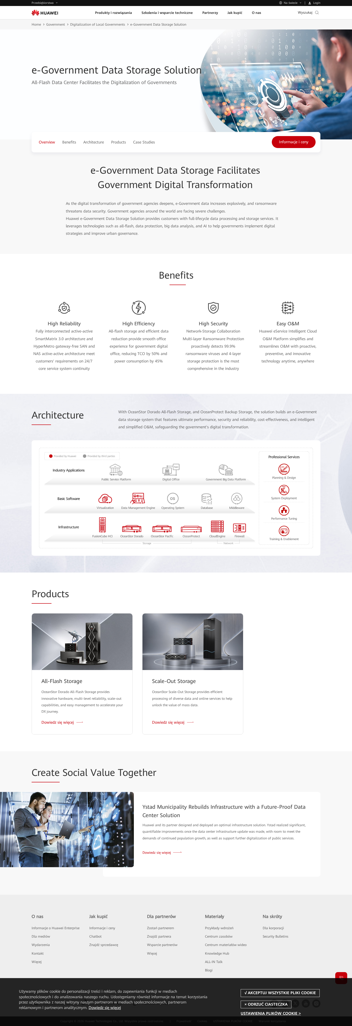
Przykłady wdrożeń (219, 928)
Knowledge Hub (217, 953)
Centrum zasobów (219, 936)
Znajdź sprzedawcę (103, 945)
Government (55, 24)
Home (36, 24)
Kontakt (38, 953)
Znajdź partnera (159, 936)
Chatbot (95, 936)
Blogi (209, 970)
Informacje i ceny (102, 928)
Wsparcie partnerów (162, 945)
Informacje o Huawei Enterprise (55, 928)
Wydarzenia (41, 945)
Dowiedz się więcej (105, 1007)
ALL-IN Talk (213, 962)
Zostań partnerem (160, 928)
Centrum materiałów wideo (226, 945)
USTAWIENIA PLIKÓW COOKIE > (271, 1013)
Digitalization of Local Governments (97, 24)
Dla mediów (41, 936)
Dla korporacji (273, 928)
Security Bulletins (275, 936)
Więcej (37, 962)
